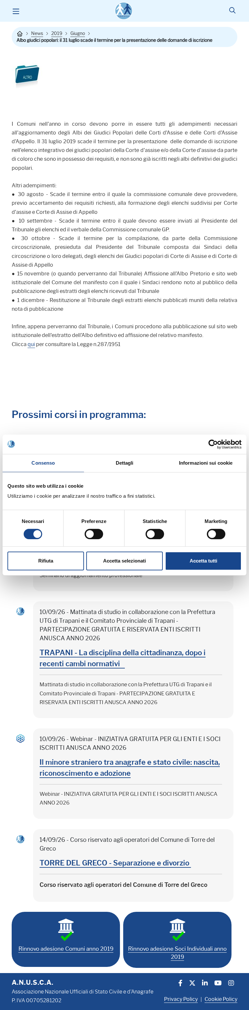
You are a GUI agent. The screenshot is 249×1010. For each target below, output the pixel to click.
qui (31, 344)
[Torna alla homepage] (20, 33)
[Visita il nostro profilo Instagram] (231, 984)
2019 (56, 33)
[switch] (94, 534)
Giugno (77, 33)
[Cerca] (232, 11)
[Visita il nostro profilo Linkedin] (205, 984)
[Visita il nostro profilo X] (192, 984)
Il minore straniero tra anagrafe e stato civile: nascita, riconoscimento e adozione (130, 768)
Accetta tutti (203, 560)
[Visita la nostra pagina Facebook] (180, 984)
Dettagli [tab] (125, 463)
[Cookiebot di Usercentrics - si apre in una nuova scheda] (213, 444)
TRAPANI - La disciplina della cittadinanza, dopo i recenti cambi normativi (123, 658)
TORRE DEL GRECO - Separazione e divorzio (115, 863)
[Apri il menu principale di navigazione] (16, 11)
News (37, 33)
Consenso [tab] (43, 463)
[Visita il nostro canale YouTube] (218, 984)
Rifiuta (45, 560)
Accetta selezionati (124, 560)
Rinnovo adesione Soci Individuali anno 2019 (177, 953)
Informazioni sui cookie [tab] (205, 463)
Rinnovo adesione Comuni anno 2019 (65, 949)
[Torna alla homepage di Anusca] (123, 11)
